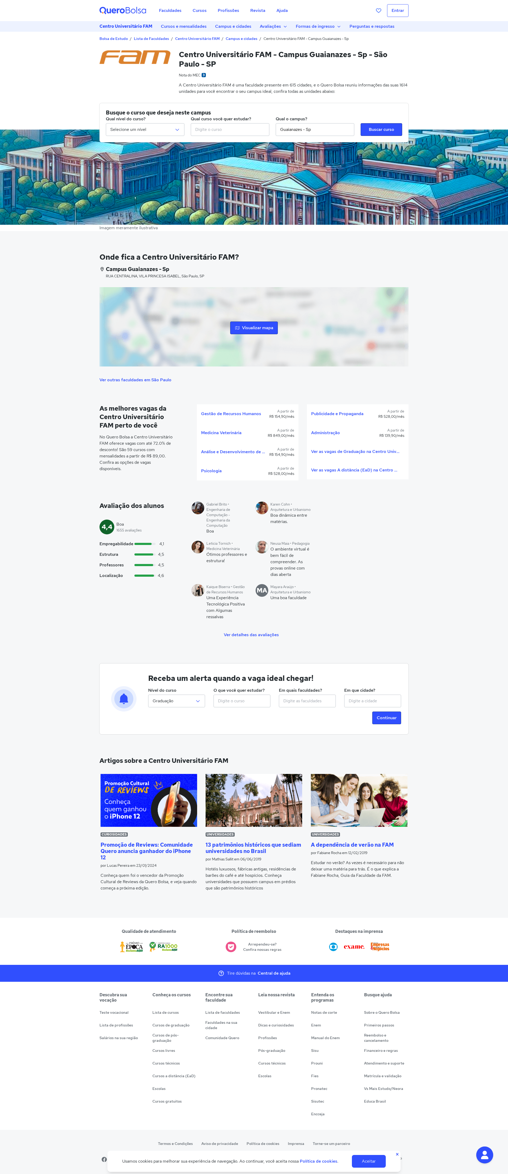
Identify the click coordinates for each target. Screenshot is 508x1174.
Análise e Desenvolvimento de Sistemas (233, 452)
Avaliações (270, 26)
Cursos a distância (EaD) (174, 1076)
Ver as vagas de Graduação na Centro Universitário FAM (355, 451)
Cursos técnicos (166, 1063)
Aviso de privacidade (219, 1143)
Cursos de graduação (170, 1025)
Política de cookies (263, 1143)
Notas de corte (324, 1012)
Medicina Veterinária (221, 432)
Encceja (318, 1114)
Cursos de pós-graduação (165, 1038)
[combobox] (230, 129)
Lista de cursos (165, 1012)
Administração (325, 432)
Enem (316, 1025)
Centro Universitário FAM (125, 26)
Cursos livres (163, 1050)
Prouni (317, 1063)
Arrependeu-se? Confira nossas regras (262, 947)
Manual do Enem (325, 1037)
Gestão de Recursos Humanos (231, 413)
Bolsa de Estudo (113, 38)
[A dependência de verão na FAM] (359, 800)
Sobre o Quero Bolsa (382, 1012)
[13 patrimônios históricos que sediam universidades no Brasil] (254, 800)
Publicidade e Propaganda (337, 413)
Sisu (315, 1050)
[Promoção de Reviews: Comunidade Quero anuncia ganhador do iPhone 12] (149, 800)
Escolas (159, 1088)
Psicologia (211, 471)
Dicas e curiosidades (276, 1025)
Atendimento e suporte (384, 1063)
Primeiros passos (379, 1025)
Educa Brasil (375, 1101)
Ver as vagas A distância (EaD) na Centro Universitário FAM (355, 470)
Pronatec (319, 1088)
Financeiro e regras (381, 1050)
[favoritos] (378, 10)
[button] (484, 1155)
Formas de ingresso (315, 26)
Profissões (267, 1037)
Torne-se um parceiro (331, 1143)
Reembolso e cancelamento (376, 1038)
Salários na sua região (118, 1037)
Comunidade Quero (222, 1037)
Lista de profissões (116, 1025)
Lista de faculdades (222, 1012)
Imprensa (296, 1143)
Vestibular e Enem (274, 1012)
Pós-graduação (271, 1050)
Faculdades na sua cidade (221, 1025)
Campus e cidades (233, 26)
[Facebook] (104, 1159)
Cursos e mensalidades (184, 26)
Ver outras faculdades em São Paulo (135, 380)
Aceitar (369, 1161)
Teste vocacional (114, 1012)
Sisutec (317, 1101)
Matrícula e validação (382, 1076)
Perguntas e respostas (372, 26)
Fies (315, 1076)
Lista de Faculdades (151, 38)
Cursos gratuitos (167, 1101)
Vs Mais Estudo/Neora (383, 1088)
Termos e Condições (175, 1143)
